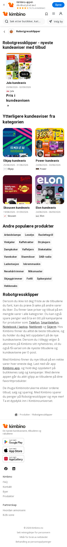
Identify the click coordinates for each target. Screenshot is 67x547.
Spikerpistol (44, 278)
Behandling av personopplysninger (33, 541)
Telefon (34, 322)
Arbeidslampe (12, 234)
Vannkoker (10, 256)
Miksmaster (35, 271)
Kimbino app (11, 368)
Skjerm (51, 327)
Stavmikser (28, 256)
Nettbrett (35, 327)
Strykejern (44, 242)
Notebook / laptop (15, 327)
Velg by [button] (58, 21)
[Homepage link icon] (16, 414)
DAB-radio (45, 256)
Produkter (8, 496)
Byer (5, 491)
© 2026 (33, 527)
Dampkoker (11, 249)
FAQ (5, 482)
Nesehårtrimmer (14, 271)
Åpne (58, 4)
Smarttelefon (50, 322)
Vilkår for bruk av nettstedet (33, 537)
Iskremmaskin (31, 264)
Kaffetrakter (26, 242)
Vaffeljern (28, 249)
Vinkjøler (9, 242)
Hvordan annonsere (14, 510)
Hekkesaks (10, 286)
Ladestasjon (11, 264)
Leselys (29, 234)
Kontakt (7, 486)
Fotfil (30, 278)
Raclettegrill (45, 234)
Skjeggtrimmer (13, 278)
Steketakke (44, 249)
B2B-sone (8, 515)
